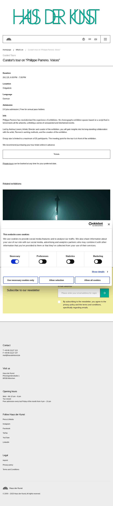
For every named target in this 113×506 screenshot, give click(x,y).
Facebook (6, 429)
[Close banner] (109, 224)
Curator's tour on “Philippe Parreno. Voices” (44, 50)
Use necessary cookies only (20, 280)
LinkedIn (6, 442)
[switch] (43, 261)
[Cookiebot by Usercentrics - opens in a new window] (91, 224)
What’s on (19, 50)
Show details (98, 272)
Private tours (8, 163)
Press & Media (8, 419)
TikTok (5, 433)
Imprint (5, 460)
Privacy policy (8, 465)
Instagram (6, 424)
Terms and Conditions (11, 469)
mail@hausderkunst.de (11, 355)
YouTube (6, 438)
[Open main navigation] (105, 39)
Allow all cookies (92, 280)
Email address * (65, 286)
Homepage (7, 50)
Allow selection (56, 280)
